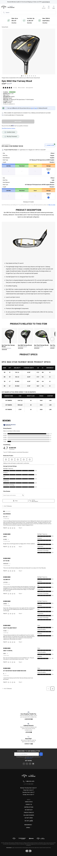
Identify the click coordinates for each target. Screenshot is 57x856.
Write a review (21, 87)
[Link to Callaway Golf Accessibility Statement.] (28, 851)
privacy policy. (29, 757)
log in (35, 108)
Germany (32, 847)
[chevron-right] (52, 337)
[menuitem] (44, 7)
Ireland (44, 847)
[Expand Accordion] (32, 824)
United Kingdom (25, 847)
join (32, 108)
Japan (13, 847)
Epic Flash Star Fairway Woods (8, 344)
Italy (30, 847)
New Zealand (40, 847)
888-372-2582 (52, 202)
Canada (16, 847)
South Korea (48, 847)
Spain (36, 847)
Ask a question (29, 87)
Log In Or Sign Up (46, 1)
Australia (20, 847)
